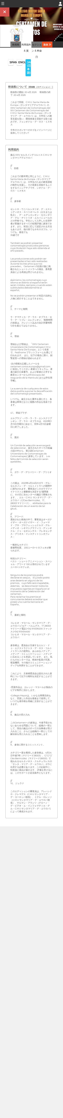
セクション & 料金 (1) (37, 50)
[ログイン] (60, 3)
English (20, 62)
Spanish (11, 62)
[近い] (4, 11)
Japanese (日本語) (29, 67)
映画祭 (15, 44)
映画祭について (30, 86)
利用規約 (13, 149)
